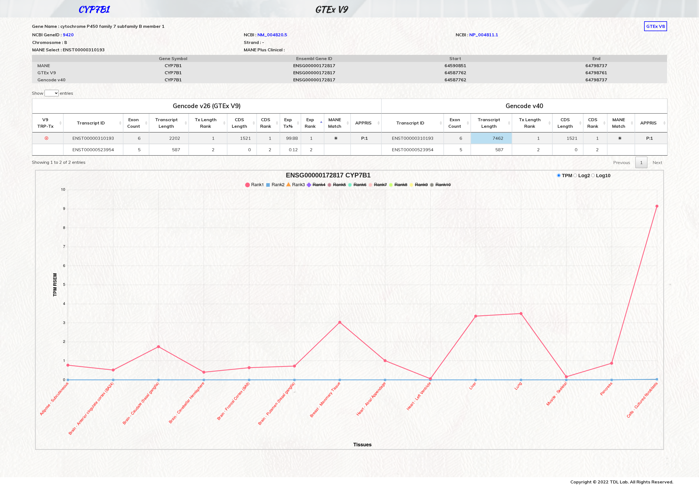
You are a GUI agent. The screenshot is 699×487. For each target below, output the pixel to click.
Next (657, 162)
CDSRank (265, 123)
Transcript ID (91, 123)
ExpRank (310, 123)
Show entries (52, 93)
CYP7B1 (93, 9)
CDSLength (239, 123)
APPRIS (363, 123)
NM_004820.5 (272, 34)
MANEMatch (334, 123)
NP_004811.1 (483, 34)
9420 (68, 34)
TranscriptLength (166, 123)
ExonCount (133, 123)
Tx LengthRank (206, 123)
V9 (45, 123)
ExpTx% (288, 123)
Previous (621, 162)
